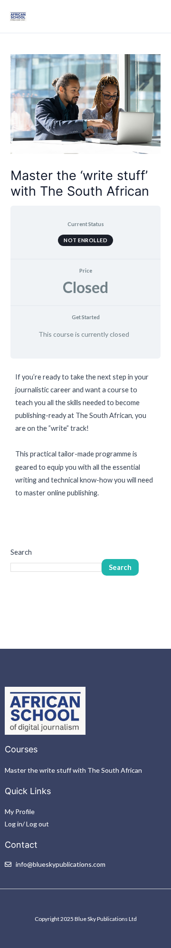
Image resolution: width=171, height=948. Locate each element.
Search (21, 552)
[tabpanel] (85, 435)
